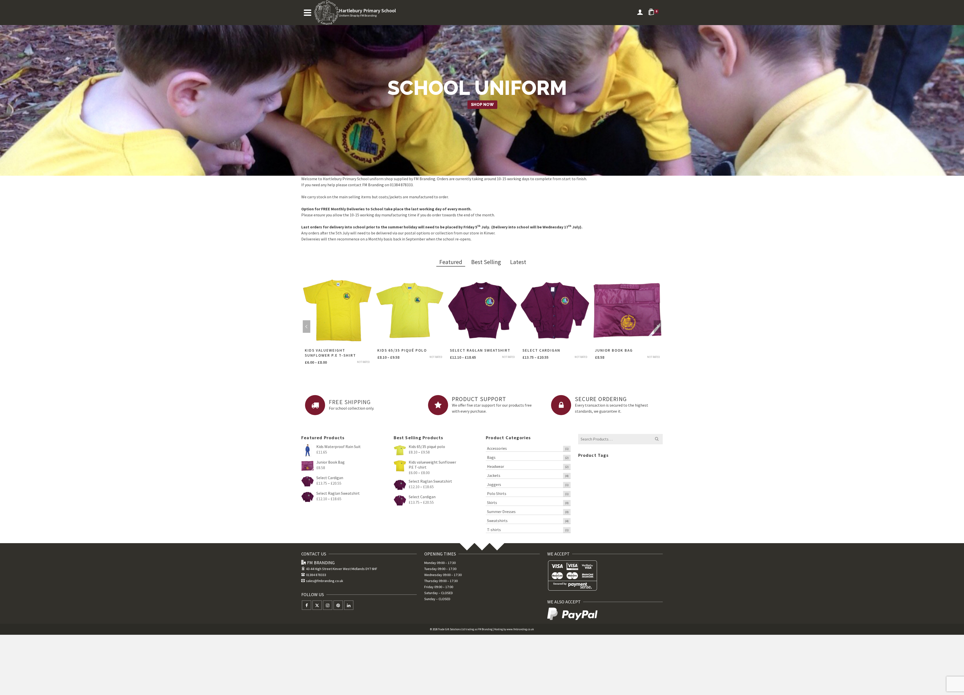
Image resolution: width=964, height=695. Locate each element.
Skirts (492, 502)
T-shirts (494, 529)
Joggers (494, 484)
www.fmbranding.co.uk (520, 629)
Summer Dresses (501, 511)
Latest (518, 262)
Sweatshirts (497, 520)
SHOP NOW (482, 104)
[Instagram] (327, 605)
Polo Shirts (496, 493)
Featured (450, 262)
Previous (306, 326)
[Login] (640, 12)
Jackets (493, 475)
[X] (317, 605)
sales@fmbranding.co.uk (324, 581)
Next (657, 326)
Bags (491, 457)
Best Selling (486, 262)
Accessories (497, 448)
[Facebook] (306, 605)
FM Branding (485, 629)
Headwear (495, 466)
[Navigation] (307, 12)
